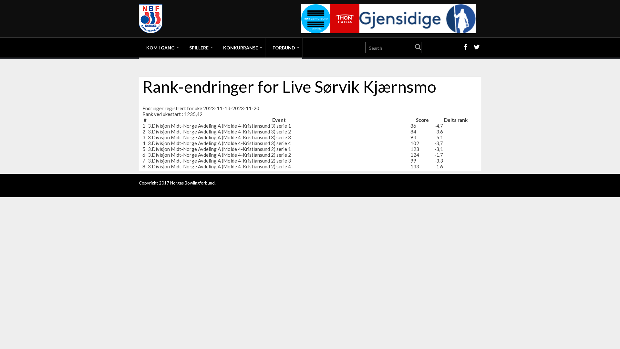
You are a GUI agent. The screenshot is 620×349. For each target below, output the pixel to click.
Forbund (284, 47)
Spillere (199, 47)
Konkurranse (240, 47)
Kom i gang (160, 47)
